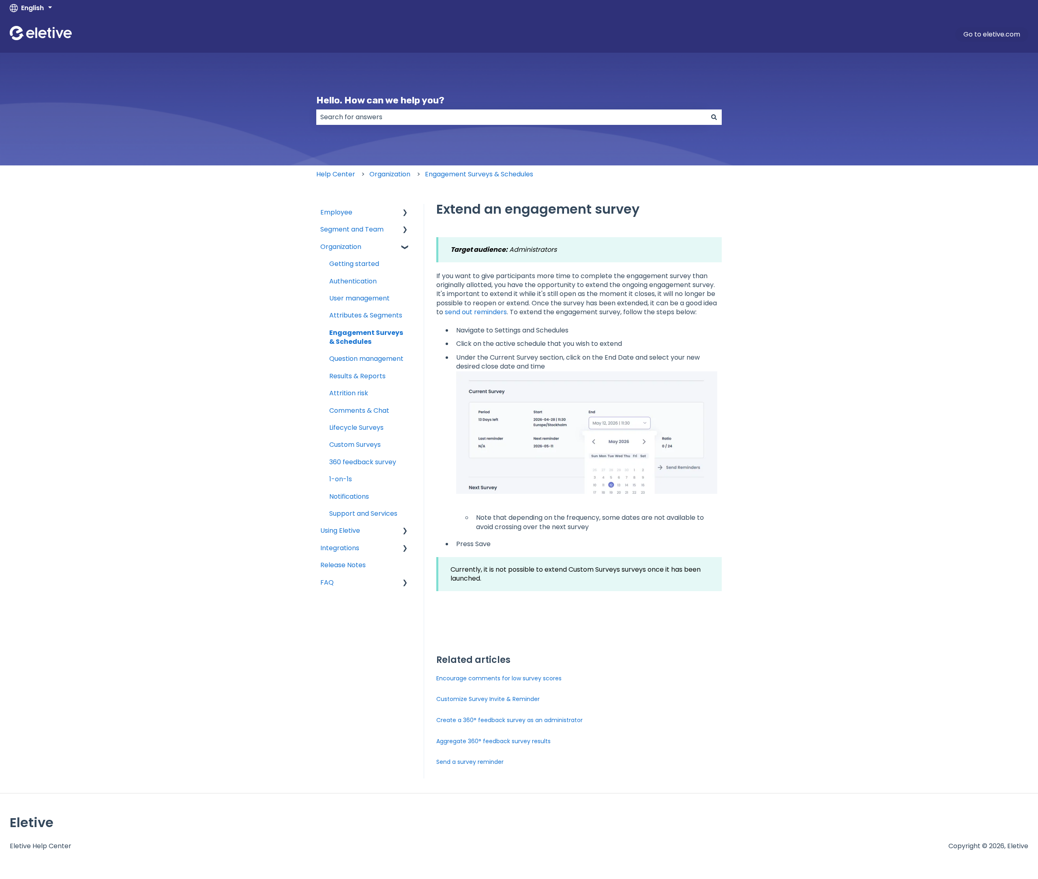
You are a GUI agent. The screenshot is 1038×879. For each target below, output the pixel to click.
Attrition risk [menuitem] (348, 393)
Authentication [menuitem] (353, 281)
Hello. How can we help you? (380, 100)
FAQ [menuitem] (327, 582)
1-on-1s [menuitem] (340, 479)
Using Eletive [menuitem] (340, 530)
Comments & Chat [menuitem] (359, 410)
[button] (405, 213)
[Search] (714, 117)
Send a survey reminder (470, 762)
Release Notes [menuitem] (343, 565)
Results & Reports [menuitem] (357, 376)
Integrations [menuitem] (339, 548)
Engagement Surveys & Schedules (479, 174)
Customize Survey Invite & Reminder (488, 699)
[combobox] (511, 117)
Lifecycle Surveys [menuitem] (356, 427)
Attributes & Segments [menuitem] (365, 315)
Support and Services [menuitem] (363, 513)
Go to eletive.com (991, 34)
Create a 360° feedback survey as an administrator (509, 720)
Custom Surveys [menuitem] (355, 444)
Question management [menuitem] (366, 358)
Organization (389, 174)
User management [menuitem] (359, 298)
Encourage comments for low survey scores (499, 678)
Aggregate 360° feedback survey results (493, 741)
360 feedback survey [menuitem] (362, 462)
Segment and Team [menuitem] (352, 229)
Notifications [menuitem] (349, 496)
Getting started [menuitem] (354, 263)
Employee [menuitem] (336, 212)
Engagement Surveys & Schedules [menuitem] (366, 337)
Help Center (335, 174)
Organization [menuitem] (340, 246)
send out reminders (476, 312)
